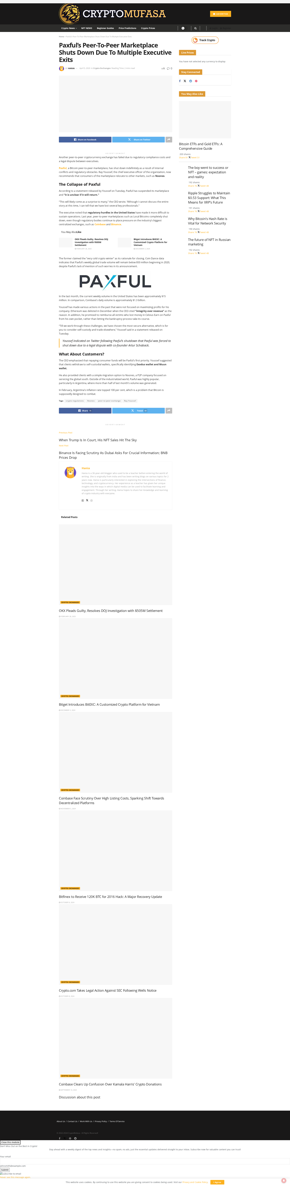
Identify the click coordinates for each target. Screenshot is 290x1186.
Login (214, 28)
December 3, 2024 (142, 249)
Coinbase (100, 224)
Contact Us (72, 1121)
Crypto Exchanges (102, 68)
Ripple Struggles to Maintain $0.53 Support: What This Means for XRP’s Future (209, 197)
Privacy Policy (101, 1121)
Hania (71, 68)
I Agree (217, 1182)
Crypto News (68, 28)
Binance (116, 224)
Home (61, 36)
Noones (91, 401)
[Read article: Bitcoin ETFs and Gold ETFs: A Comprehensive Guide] (205, 119)
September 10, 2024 (68, 1090)
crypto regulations (75, 401)
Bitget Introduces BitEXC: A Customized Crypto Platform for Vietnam (150, 242)
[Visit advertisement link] (205, 40)
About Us (61, 1121)
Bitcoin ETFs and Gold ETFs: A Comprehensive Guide (200, 146)
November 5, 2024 (68, 808)
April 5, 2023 (84, 68)
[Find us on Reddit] (190, 81)
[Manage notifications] (283, 1180)
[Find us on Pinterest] (196, 81)
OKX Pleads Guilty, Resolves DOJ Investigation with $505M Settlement (91, 242)
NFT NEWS (86, 28)
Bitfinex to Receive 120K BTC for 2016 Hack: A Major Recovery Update (110, 896)
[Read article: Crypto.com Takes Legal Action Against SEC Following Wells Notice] (115, 944)
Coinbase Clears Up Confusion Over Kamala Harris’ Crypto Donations (110, 1084)
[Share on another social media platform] (169, 139)
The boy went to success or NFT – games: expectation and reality (208, 172)
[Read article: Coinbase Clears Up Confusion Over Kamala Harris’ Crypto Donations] (115, 1038)
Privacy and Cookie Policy (195, 1182)
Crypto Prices (148, 28)
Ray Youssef (130, 401)
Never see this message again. (15, 1177)
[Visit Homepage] (114, 13)
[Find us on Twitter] (185, 81)
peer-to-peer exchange (109, 401)
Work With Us (86, 1121)
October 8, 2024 (67, 996)
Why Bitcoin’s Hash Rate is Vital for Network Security (207, 221)
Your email (5, 1156)
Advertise (222, 14)
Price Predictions (127, 28)
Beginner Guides (105, 28)
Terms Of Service (117, 1121)
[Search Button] (195, 28)
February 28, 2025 (84, 249)
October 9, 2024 (67, 902)
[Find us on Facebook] (179, 81)
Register (226, 28)
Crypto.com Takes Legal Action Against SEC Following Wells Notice (107, 990)
